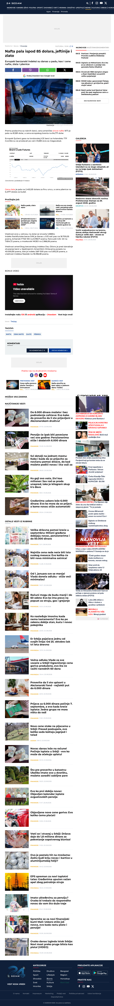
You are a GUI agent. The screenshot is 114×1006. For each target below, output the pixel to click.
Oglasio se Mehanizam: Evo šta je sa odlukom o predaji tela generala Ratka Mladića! (94, 65)
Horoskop (65, 978)
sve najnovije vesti (92, 101)
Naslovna (8, 46)
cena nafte (19, 334)
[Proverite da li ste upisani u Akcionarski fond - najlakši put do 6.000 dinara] (17, 688)
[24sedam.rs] (14, 3)
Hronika (62, 8)
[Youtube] (45, 375)
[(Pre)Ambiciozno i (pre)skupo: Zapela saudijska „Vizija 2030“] (12, 223)
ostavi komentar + (60, 350)
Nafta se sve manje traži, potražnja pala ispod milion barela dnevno (64, 209)
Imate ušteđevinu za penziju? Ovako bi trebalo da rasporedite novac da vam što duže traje (50, 900)
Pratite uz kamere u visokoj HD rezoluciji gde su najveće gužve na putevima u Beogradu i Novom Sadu (64, 222)
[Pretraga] (87, 3)
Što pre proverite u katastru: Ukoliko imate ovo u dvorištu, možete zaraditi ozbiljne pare (49, 773)
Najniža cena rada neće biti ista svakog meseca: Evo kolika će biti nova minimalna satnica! (50, 555)
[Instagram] (97, 3)
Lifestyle (80, 8)
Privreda (64, 12)
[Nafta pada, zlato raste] (12, 210)
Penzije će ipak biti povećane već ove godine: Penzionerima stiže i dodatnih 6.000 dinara (49, 437)
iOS (23, 314)
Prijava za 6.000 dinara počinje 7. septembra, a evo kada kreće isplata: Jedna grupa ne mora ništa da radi (51, 708)
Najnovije (11, 8)
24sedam (51, 314)
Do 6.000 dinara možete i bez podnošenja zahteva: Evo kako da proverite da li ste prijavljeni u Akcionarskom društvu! (51, 417)
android (31, 314)
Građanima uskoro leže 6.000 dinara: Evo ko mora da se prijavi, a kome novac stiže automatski (51, 503)
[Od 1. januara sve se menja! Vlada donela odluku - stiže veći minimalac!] (17, 579)
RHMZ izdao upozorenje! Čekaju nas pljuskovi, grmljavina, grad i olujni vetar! (95, 83)
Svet (55, 8)
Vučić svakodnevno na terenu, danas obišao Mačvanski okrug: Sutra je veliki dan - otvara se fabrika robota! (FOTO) (91, 233)
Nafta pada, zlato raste (28, 207)
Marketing (49, 994)
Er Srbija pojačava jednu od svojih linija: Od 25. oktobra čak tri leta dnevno (50, 641)
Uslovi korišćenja (94, 994)
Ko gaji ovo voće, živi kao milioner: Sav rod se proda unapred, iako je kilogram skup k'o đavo (50, 483)
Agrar (48, 12)
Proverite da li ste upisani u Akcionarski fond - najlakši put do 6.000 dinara (49, 685)
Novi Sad (64, 982)
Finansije (55, 12)
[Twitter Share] (65, 70)
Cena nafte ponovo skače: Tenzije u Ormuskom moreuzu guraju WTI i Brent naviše (29, 385)
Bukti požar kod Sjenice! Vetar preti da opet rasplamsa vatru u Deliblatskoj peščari (94, 92)
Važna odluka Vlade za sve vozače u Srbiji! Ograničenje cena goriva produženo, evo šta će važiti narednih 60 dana (51, 664)
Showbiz (48, 8)
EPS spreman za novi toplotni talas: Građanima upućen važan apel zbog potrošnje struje (50, 879)
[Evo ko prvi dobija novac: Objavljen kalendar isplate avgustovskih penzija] (17, 796)
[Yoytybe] (101, 3)
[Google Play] (100, 973)
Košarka (79, 174)
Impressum (37, 994)
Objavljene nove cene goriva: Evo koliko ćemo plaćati (51, 814)
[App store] (84, 973)
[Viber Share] (30, 70)
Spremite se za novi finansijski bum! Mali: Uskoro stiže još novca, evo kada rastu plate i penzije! (49, 923)
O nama (16, 994)
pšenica (37, 334)
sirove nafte (58, 130)
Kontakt (26, 994)
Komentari (103, 47)
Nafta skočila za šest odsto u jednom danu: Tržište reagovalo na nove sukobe (60, 385)
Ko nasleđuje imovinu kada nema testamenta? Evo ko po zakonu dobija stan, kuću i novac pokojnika (51, 621)
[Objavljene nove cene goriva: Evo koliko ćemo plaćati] (17, 818)
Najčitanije (92, 47)
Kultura (96, 8)
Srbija (104, 8)
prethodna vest (27, 381)
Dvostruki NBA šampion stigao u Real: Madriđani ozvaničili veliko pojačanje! (94, 74)
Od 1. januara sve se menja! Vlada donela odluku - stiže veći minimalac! (50, 576)
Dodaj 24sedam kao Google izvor (41, 76)
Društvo (71, 8)
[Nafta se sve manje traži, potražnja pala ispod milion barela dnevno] (47, 210)
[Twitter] (105, 3)
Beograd (64, 971)
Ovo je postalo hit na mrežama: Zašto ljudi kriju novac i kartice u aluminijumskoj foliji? (51, 858)
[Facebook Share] (13, 70)
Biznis (88, 8)
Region (63, 975)
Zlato (28, 334)
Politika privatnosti (76, 994)
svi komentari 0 (37, 350)
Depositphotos (57, 997)
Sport (40, 8)
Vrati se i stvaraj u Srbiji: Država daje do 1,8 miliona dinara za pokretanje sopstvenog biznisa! (50, 836)
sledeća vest (57, 381)
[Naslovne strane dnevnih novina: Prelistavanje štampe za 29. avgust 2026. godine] (92, 186)
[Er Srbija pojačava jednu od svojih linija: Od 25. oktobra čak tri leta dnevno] (17, 644)
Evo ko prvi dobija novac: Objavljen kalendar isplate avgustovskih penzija (47, 794)
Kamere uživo (22, 8)
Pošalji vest (61, 994)
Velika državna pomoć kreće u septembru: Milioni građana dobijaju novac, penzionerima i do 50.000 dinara (50, 534)
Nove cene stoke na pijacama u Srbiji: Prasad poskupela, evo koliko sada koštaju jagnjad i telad (50, 730)
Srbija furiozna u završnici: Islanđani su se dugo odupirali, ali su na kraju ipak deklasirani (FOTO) (92, 168)
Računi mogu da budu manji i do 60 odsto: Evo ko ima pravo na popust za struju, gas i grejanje (51, 598)
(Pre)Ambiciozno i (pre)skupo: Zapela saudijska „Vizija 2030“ (29, 222)
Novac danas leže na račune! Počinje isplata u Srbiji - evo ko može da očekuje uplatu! (49, 751)
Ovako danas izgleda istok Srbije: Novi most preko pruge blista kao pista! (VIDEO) (51, 944)
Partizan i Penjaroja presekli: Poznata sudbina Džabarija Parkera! (93, 56)
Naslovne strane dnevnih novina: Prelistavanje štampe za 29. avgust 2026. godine (92, 201)
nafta (8, 334)
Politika (32, 8)
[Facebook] (92, 3)
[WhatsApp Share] (47, 70)
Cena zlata (10, 189)
